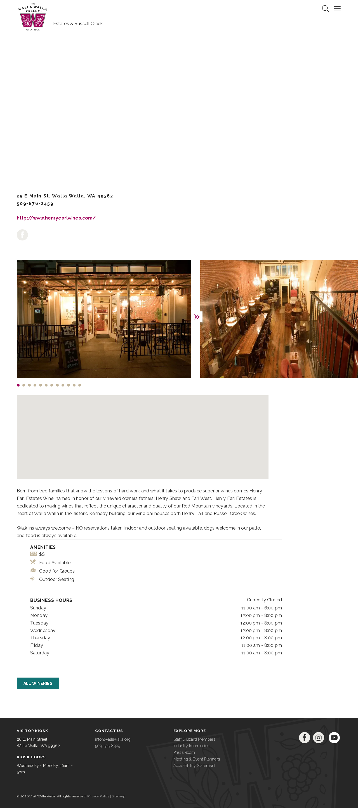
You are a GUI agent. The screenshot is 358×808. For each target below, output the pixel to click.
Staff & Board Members (194, 739)
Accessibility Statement (194, 765)
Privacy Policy (98, 796)
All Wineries (37, 683)
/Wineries (113, 123)
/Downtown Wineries (71, 123)
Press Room (184, 752)
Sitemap (118, 796)
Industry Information (191, 745)
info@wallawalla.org (113, 739)
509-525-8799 (107, 745)
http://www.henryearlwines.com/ (56, 218)
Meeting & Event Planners (196, 759)
